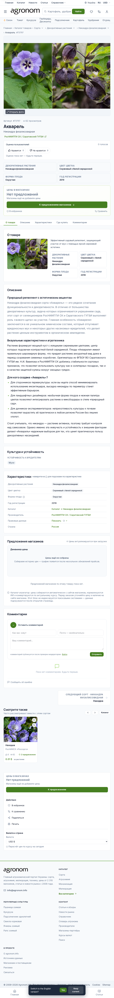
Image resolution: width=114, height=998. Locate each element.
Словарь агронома (68, 921)
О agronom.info (11, 953)
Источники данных (13, 958)
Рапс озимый (10, 930)
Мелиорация (65, 888)
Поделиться (18, 817)
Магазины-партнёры (69, 930)
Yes (63, 990)
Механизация (65, 884)
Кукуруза (31, 20)
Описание (25, 222)
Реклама (8, 967)
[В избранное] (34, 720)
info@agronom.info (17, 890)
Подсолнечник (62, 20)
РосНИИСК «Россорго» (16, 749)
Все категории (66, 893)
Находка (10, 745)
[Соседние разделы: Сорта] (42, 28)
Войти (64, 654)
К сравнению (18, 811)
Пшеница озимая (12, 907)
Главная (9, 2)
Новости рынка (66, 912)
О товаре (10, 222)
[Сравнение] (99, 11)
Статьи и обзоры (67, 907)
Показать (58, 520)
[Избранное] (91, 11)
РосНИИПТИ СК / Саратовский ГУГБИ (71, 515)
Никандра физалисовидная (92, 28)
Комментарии (80, 222)
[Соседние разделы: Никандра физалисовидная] (108, 28)
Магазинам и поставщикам (17, 963)
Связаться (9, 972)
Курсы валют (65, 935)
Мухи (11, 462)
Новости (33, 2)
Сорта (37, 28)
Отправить (97, 654)
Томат (20, 20)
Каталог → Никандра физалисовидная (71, 509)
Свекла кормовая (13, 921)
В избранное (15, 211)
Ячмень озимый (12, 926)
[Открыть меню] (5, 11)
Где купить (62, 222)
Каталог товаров (23, 28)
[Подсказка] (23, 497)
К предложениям (57, 789)
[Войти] (106, 11)
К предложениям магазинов (55, 204)
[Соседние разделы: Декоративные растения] (74, 28)
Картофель (78, 20)
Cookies (96, 984)
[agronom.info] (25, 11)
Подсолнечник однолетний (17, 916)
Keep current (75, 990)
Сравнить (102, 211)
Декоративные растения (59, 28)
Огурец (106, 20)
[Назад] (88, 712)
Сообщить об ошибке (21, 682)
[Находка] (20, 729)
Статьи (44, 2)
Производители (67, 926)
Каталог (21, 2)
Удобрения (93, 20)
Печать (15, 824)
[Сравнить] (34, 725)
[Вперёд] (95, 712)
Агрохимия (64, 879)
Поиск (62, 940)
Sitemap (106, 984)
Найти (78, 11)
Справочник (57, 2)
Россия (55, 526)
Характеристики (43, 222)
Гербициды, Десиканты (45, 20)
